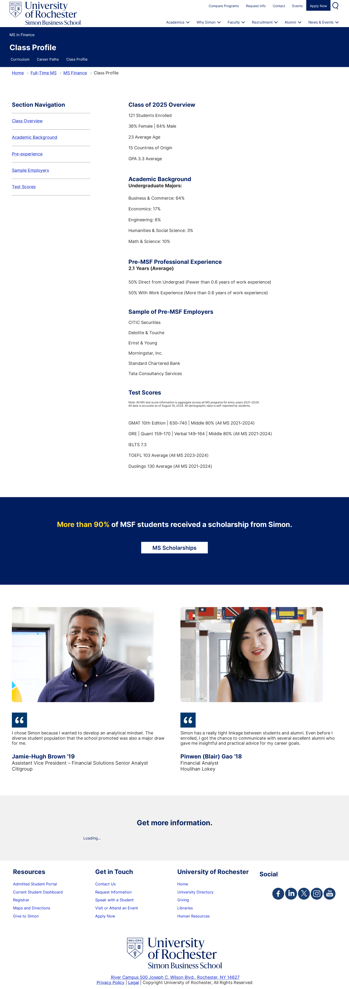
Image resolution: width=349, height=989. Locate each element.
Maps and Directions (31, 908)
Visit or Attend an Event (116, 908)
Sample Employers (30, 170)
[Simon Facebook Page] (278, 894)
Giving (183, 899)
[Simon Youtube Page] (329, 894)
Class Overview (27, 121)
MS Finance (75, 73)
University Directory (195, 892)
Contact (279, 6)
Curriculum (20, 59)
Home (18, 73)
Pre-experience (27, 154)
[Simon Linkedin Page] (291, 894)
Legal (133, 982)
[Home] (45, 13)
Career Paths (48, 59)
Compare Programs (224, 6)
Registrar (21, 899)
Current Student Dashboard (38, 892)
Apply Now (318, 6)
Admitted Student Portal (35, 884)
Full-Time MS (44, 73)
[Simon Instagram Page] (317, 894)
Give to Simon (26, 916)
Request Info (256, 6)
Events (297, 6)
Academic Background (34, 137)
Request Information (113, 892)
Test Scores (24, 186)
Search (336, 5)
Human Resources (193, 916)
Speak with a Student (114, 899)
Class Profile (77, 59)
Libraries (185, 908)
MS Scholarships (174, 547)
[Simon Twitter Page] (304, 894)
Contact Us (105, 884)
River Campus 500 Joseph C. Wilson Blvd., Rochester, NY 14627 (175, 977)
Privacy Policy (110, 982)
